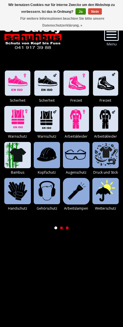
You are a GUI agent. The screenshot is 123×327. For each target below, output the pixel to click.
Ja (81, 12)
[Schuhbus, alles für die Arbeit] (32, 37)
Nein (95, 12)
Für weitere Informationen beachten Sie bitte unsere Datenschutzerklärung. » (62, 22)
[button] (55, 227)
